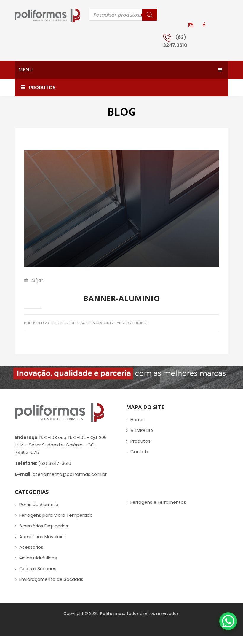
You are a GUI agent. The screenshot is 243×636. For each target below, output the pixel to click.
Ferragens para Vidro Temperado (56, 515)
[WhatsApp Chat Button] (228, 621)
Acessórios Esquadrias (43, 526)
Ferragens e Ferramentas (158, 502)
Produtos (140, 441)
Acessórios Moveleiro (42, 536)
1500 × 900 (100, 322)
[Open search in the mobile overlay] (123, 15)
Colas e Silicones (37, 568)
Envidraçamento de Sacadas (51, 579)
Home (137, 419)
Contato (140, 452)
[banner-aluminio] (121, 208)
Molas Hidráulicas (38, 558)
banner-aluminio (131, 322)
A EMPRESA (141, 430)
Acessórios (31, 547)
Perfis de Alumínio (38, 504)
